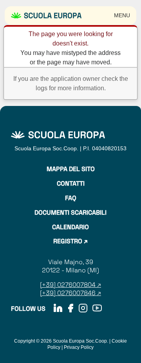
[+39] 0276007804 (68, 285)
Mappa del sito (71, 169)
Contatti (71, 184)
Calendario (70, 227)
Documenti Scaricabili (70, 213)
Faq (70, 198)
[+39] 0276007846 (68, 293)
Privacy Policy (79, 347)
